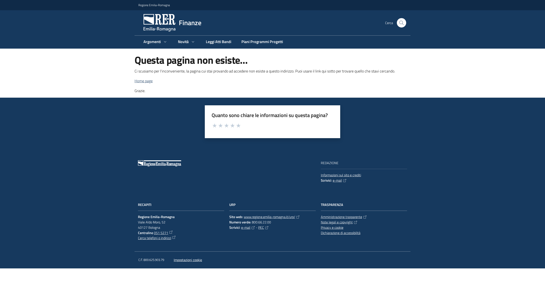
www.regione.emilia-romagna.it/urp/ (269, 216)
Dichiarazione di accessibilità (340, 232)
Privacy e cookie (332, 227)
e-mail (337, 180)
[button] (401, 23)
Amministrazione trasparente (341, 216)
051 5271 (161, 232)
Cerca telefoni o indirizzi (154, 237)
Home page (144, 81)
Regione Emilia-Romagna (154, 5)
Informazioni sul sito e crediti (341, 175)
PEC (261, 227)
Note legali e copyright (337, 222)
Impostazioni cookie (188, 259)
